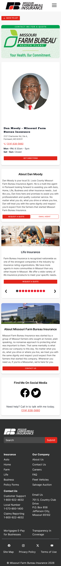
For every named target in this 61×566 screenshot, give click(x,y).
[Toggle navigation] (54, 6)
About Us (37, 459)
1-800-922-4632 (14, 499)
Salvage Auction (42, 484)
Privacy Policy (27, 551)
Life (6, 474)
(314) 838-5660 (15, 143)
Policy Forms (11, 484)
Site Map (8, 551)
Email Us (37, 494)
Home (7, 464)
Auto (6, 459)
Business (9, 479)
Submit (51, 440)
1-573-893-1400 (13, 508)
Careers (37, 469)
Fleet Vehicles (40, 479)
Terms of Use (49, 551)
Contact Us (39, 464)
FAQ (34, 474)
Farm (7, 469)
